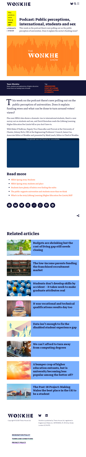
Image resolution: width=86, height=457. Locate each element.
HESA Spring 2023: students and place (27, 183)
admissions (50, 86)
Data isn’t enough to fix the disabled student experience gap (55, 326)
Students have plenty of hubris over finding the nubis (33, 187)
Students (49, 92)
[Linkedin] (46, 415)
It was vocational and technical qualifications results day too (54, 305)
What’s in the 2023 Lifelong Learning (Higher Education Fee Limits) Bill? (41, 195)
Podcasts (12, 28)
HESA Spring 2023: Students (23, 179)
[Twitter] (71, 3)
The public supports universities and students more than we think (39, 191)
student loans (52, 90)
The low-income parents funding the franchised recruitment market (55, 267)
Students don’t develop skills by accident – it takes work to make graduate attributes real (54, 287)
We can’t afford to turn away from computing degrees (51, 346)
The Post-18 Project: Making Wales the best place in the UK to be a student (54, 390)
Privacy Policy (19, 442)
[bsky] (41, 415)
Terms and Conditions (22, 439)
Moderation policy (21, 435)
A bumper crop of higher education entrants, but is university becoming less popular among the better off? (53, 369)
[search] (75, 3)
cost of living (51, 88)
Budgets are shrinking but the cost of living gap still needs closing (53, 246)
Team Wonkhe (13, 84)
